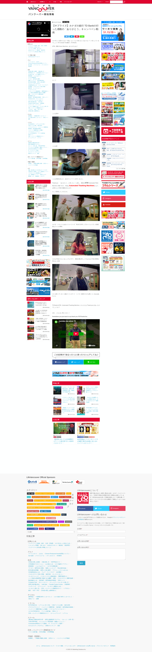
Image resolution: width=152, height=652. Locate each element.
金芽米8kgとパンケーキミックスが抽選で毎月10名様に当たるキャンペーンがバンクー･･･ (87, 441)
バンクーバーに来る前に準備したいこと (36, 51)
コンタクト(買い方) (44, 106)
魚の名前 (30, 64)
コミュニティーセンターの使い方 (35, 100)
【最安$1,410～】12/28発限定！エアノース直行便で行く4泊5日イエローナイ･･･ (64, 441)
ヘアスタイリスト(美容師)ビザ (34, 173)
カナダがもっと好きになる (34, 47)
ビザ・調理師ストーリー (33, 174)
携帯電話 (30, 115)
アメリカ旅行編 (41, 133)
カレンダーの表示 (120, 168)
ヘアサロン (30, 109)
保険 (29, 94)
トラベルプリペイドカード (34, 131)
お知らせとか (33, 1)
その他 (54, 1)
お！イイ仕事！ (65, 525)
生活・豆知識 (44, 45)
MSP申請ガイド (31, 72)
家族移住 (37, 176)
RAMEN (30, 66)
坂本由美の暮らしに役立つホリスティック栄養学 (41, 507)
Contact (107, 1)
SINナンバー (45, 97)
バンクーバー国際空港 (43, 127)
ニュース (30, 525)
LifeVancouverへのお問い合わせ (86, 646)
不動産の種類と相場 (37, 163)
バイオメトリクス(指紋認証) (34, 91)
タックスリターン (37, 88)
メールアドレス (82, 535)
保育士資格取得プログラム (34, 144)
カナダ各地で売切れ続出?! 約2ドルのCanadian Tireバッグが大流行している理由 (41, 328)
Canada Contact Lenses (33, 103)
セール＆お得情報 (32, 528)
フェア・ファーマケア (43, 85)
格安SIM (30, 88)
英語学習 (43, 50)
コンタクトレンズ (32, 89)
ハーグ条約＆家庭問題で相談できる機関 (36, 92)
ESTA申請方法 (31, 124)
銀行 (35, 109)
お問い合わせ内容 (83, 541)
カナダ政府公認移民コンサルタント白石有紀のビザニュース (44, 514)
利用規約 (81, 519)
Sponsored (68, 521)
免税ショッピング (32, 80)
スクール (65, 500)
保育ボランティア (32, 153)
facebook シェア (61, 362)
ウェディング (31, 104)
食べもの (39, 48)
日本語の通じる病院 (32, 71)
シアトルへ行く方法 (40, 124)
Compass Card (31, 98)
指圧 (38, 153)
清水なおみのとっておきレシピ (36, 518)
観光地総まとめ (31, 95)
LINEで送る (92, 362)
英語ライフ (54, 497)
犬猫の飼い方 (41, 71)
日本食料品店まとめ (32, 85)
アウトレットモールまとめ (34, 83)
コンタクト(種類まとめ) (33, 106)
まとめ (41, 528)
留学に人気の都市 (41, 82)
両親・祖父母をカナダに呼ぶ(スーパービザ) (37, 170)
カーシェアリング (32, 137)
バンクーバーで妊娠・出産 (34, 45)
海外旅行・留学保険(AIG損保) (34, 97)
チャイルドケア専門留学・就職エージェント (37, 147)
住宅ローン (45, 163)
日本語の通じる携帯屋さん (34, 110)
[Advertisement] (96, 10)
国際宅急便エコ (45, 91)
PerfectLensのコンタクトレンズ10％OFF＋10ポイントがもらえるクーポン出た (41, 304)
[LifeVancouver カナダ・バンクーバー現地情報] (27, 1)
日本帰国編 (45, 158)
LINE (82, 36)
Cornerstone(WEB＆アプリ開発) (35, 148)
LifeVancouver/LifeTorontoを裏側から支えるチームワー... (41, 233)
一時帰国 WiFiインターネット (39, 115)
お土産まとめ (31, 74)
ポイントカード (39, 98)
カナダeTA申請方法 (32, 133)
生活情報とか (42, 1)
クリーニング (38, 104)
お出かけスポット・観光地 (34, 50)
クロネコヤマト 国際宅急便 (37, 94)
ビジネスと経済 (60, 493)
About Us (99, 1)
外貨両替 (42, 103)
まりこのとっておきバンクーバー (45, 493)
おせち (37, 61)
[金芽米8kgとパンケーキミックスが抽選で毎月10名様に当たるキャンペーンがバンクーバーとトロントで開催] (88, 433)
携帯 (29, 119)
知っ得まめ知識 (61, 504)
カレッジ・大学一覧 (32, 145)
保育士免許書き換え (32, 101)
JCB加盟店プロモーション (42, 72)
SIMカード (45, 117)
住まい (64, 514)
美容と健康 (59, 507)
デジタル (30, 500)
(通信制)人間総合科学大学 (33, 142)
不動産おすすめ (50, 528)
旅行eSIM (40, 125)
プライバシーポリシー (119, 517)
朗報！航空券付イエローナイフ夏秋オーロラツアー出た (41, 205)
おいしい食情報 (51, 518)
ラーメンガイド (31, 61)
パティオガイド (45, 64)
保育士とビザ (43, 174)
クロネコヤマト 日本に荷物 (39, 86)
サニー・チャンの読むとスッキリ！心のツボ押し (48, 500)
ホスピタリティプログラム (34, 151)
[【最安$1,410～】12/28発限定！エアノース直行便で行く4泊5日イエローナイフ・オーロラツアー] (64, 433)
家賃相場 (30, 76)
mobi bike (40, 101)
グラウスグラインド (32, 127)
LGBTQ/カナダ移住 (32, 171)
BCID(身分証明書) (32, 82)
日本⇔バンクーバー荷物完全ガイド (35, 107)
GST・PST (40, 109)
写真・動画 (65, 22)
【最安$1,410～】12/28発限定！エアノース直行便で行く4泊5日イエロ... (41, 187)
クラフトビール (36, 64)
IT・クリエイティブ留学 (33, 150)
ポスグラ (42, 176)
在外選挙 (30, 86)
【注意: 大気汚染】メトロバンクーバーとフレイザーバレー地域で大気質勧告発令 (41, 320)
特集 (61, 1)
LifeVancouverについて (47, 646)
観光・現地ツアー (45, 511)
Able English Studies (33, 511)
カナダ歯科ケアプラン (40, 74)
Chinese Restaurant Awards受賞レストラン (37, 63)
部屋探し (30, 163)
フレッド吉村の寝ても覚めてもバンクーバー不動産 (41, 504)
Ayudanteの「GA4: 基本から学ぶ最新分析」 (46, 525)
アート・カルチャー (65, 497)
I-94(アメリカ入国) (32, 125)
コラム (68, 493)
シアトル (39, 137)
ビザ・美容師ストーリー (43, 171)
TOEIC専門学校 (41, 145)
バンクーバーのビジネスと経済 (40, 497)
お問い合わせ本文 (83, 547)
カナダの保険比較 (32, 77)
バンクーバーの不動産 (33, 165)
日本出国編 (38, 158)
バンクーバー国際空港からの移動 (35, 130)
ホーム (38, 646)
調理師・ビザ (31, 176)
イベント (61, 521)
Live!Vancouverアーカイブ (34, 56)
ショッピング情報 (32, 48)
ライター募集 (59, 646)
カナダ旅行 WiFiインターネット (35, 117)
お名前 (79, 529)
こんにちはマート (37, 76)
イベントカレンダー (68, 1)
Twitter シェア (76, 362)
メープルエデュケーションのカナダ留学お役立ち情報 (42, 521)
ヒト (50, 1)
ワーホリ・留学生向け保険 (34, 79)
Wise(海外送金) (40, 80)
